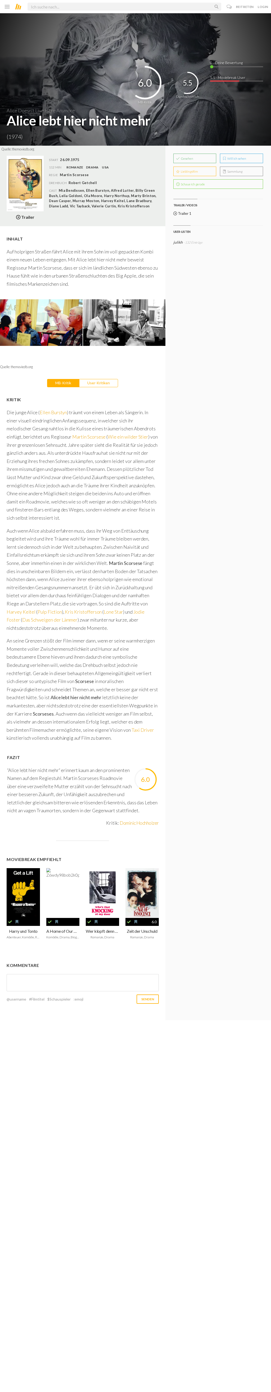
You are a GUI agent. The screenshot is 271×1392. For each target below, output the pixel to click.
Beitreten (245, 6)
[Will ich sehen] (16, 922)
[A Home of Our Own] (63, 893)
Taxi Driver (143, 730)
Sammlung (234, 171)
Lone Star (113, 612)
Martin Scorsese (89, 437)
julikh (178, 242)
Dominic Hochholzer (139, 823)
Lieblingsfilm (189, 171)
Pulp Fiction (50, 612)
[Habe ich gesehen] (10, 922)
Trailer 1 (184, 213)
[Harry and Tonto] (23, 893)
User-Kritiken (98, 383)
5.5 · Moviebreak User (227, 77)
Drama (92, 167)
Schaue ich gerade (192, 184)
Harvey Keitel (21, 612)
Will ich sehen (236, 158)
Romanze (74, 167)
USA (105, 167)
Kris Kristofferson (83, 612)
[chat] (229, 7)
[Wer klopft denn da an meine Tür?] (102, 893)
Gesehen (186, 158)
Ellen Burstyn (53, 412)
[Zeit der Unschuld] (142, 893)
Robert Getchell (83, 183)
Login (263, 6)
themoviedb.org (23, 149)
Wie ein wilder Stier (128, 437)
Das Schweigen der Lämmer (50, 620)
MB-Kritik (63, 383)
